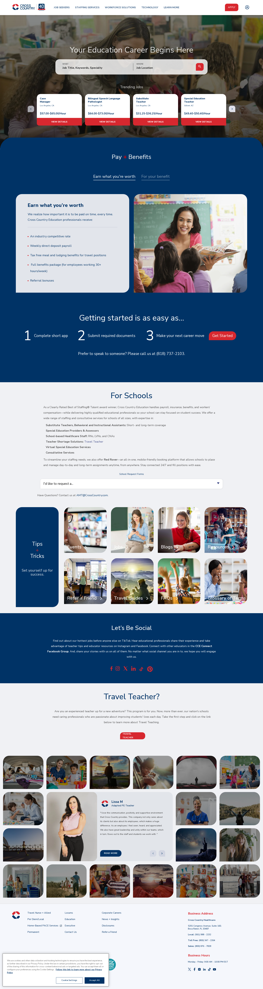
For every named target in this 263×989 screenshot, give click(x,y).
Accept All (94, 980)
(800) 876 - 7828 (203, 946)
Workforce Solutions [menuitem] (120, 7)
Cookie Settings (69, 980)
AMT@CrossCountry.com (92, 495)
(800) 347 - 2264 (207, 940)
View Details (59, 121)
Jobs (118, 547)
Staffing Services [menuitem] (87, 7)
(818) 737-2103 (170, 353)
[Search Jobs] (200, 67)
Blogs (167, 547)
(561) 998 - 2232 (203, 934)
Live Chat (257, 884)
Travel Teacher (93, 441)
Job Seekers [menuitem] (62, 7)
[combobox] (164, 68)
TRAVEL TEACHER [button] (128, 735)
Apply (231, 7)
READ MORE (111, 853)
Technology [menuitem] (149, 7)
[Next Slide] (162, 853)
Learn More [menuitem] (171, 7)
